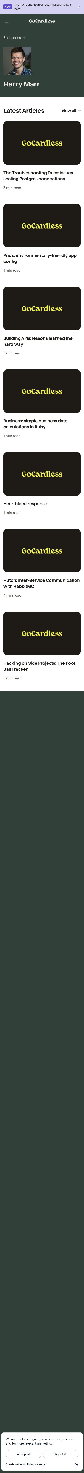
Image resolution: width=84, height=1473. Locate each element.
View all (69, 111)
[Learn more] (79, 7)
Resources (12, 38)
